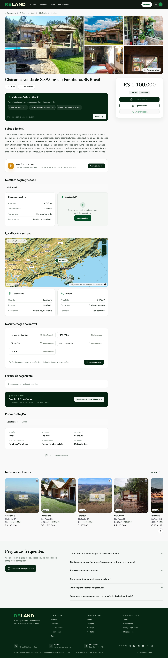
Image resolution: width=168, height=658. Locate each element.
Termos (126, 619)
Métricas (90, 628)
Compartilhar (28, 86)
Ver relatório (95, 166)
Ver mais (154, 472)
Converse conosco (141, 99)
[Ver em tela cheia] (104, 241)
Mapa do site (128, 632)
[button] (56, 165)
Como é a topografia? (17, 107)
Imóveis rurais (10, 13)
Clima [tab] (24, 421)
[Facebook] (134, 646)
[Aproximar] (104, 247)
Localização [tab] (12, 421)
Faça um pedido (57, 628)
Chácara (23, 13)
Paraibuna (55, 13)
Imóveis (33, 4)
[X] (147, 646)
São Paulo (43, 13)
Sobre (89, 619)
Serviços (43, 4)
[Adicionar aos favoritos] (36, 481)
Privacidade (128, 623)
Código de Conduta (131, 628)
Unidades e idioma (146, 652)
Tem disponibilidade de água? (42, 107)
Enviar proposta (141, 112)
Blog (53, 4)
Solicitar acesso (95, 362)
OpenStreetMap (98, 284)
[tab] (12, 187)
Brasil (33, 13)
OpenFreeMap (74, 284)
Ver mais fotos (153, 70)
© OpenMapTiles (83, 284)
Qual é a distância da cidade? (69, 107)
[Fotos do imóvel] (44, 45)
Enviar (97, 117)
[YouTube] (143, 646)
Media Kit (90, 632)
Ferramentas (63, 4)
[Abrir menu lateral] (158, 4)
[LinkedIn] (139, 646)
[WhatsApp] (152, 646)
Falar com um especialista (22, 568)
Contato (90, 623)
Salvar (12, 86)
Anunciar (146, 4)
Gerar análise (82, 218)
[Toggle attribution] (105, 284)
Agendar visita (141, 105)
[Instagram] (130, 646)
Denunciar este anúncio (58, 455)
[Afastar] (104, 252)
